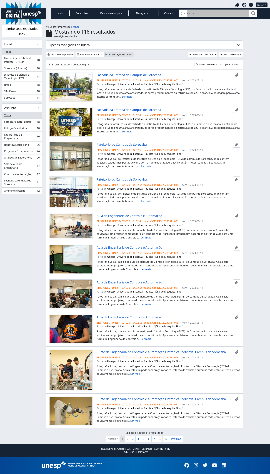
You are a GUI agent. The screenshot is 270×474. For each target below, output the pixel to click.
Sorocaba (22, 98)
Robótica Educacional (22, 145)
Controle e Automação (22, 174)
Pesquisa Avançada (111, 13)
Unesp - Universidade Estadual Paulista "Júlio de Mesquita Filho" (145, 84)
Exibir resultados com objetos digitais (219, 64)
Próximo (176, 439)
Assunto (10, 108)
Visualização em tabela (120, 54)
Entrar (260, 4)
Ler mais (127, 96)
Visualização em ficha (91, 54)
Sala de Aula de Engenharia (22, 165)
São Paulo (22, 91)
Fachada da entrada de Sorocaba (22, 182)
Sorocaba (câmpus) (22, 69)
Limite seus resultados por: (22, 31)
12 (166, 439)
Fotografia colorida (22, 129)
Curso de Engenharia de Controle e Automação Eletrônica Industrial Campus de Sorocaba (161, 352)
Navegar (141, 13)
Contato (168, 13)
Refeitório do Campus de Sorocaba (122, 144)
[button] (237, 5)
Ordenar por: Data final (201, 54)
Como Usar (81, 13)
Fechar (75, 27)
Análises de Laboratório (22, 158)
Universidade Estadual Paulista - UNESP (22, 60)
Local (8, 44)
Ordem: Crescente (230, 54)
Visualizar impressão (61, 54)
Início (60, 13)
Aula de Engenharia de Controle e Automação (129, 216)
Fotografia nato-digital (22, 122)
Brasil (22, 85)
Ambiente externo (22, 191)
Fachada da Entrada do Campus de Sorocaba (129, 75)
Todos (7, 51)
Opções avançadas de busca (69, 45)
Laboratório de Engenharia (22, 136)
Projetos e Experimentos (22, 151)
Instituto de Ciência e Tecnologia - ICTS (22, 76)
